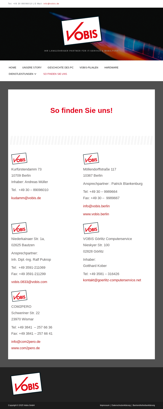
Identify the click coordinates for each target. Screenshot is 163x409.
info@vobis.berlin (96, 206)
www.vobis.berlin (96, 214)
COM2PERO (21, 307)
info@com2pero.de (25, 342)
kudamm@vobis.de (26, 198)
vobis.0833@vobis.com (29, 282)
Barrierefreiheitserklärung (144, 405)
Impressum (105, 405)
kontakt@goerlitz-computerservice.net (112, 280)
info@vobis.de (51, 4)
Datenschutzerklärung (121, 405)
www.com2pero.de (25, 348)
